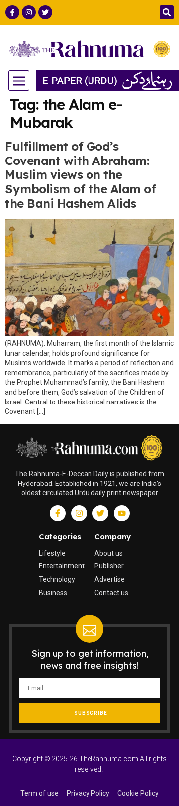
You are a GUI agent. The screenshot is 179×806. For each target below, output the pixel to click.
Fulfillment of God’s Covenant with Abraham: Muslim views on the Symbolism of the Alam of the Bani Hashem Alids (80, 175)
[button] (167, 12)
